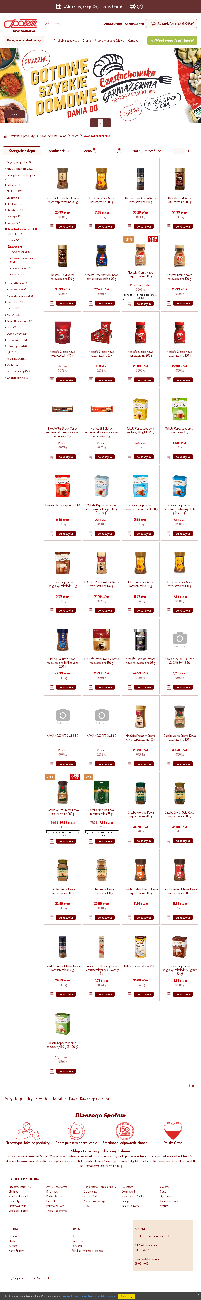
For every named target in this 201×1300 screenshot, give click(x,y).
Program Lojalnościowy (109, 40)
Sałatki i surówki (130, 1205)
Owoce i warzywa (169, 1201)
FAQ (73, 1236)
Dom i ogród (128, 1191)
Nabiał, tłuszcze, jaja (94, 1201)
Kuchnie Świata (92, 1196)
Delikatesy (127, 1186)
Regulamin (77, 1245)
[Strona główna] (6, 136)
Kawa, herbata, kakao (53, 136)
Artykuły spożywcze (66, 40)
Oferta (87, 40)
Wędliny (164, 1205)
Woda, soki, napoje (18, 1210)
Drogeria (164, 1191)
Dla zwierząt (90, 1191)
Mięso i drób (166, 1196)
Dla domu (164, 1186)
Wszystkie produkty (22, 136)
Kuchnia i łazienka (55, 1196)
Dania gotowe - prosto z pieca (100, 1186)
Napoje (125, 1201)
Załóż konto (134, 23)
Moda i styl (14, 1201)
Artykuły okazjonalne (20, 1186)
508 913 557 (142, 1250)
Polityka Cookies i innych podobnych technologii (89, 1296)
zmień (117, 6)
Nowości (13, 1245)
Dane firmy (77, 1241)
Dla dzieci (13, 1191)
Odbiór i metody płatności (172, 40)
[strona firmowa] (133, 6)
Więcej (14, 114)
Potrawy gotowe (55, 1205)
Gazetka (13, 1236)
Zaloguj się (113, 23)
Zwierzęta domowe (56, 1210)
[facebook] (140, 6)
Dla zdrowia (52, 1191)
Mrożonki (51, 1201)
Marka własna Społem (133, 1196)
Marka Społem (16, 1250)
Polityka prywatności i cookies (87, 1250)
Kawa (74, 136)
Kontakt (133, 40)
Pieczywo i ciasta (17, 1205)
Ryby (86, 1205)
